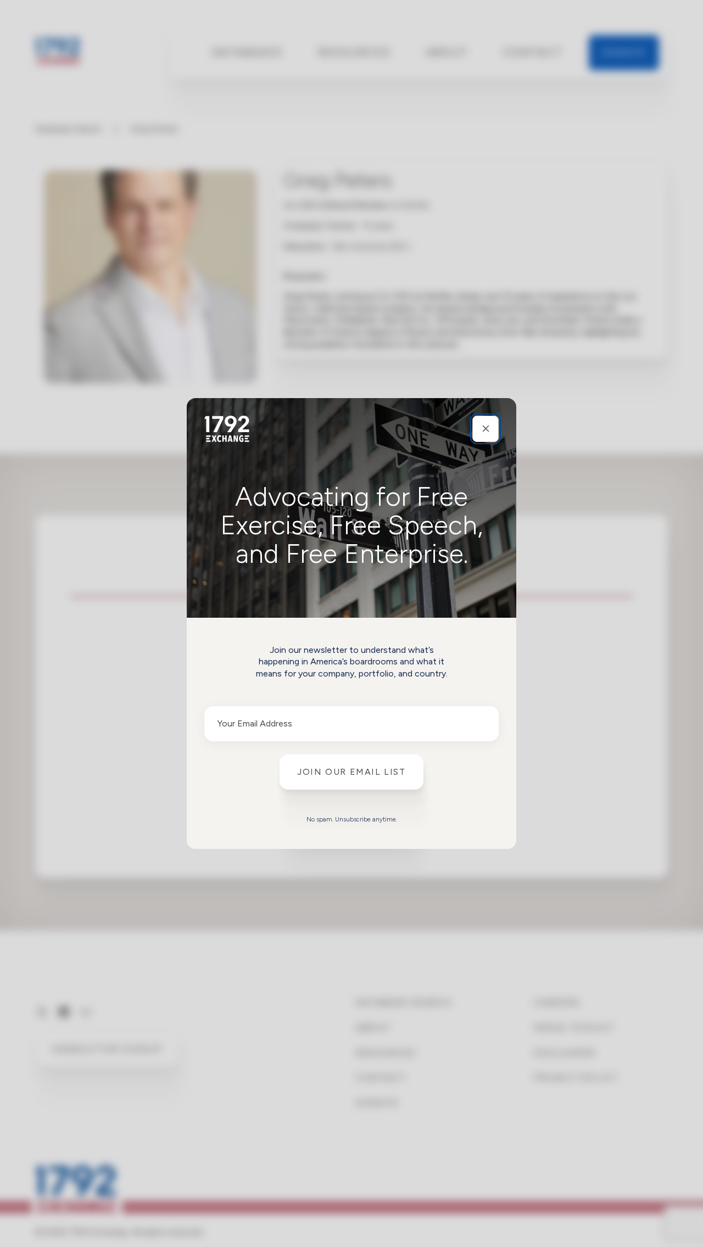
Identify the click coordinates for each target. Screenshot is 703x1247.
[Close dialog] (485, 429)
